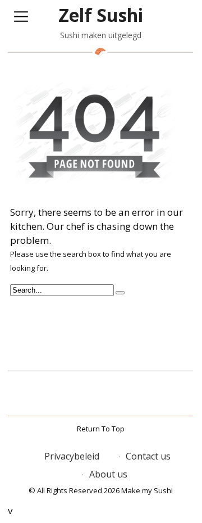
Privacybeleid (71, 456)
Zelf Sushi (100, 15)
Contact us (148, 456)
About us (108, 474)
